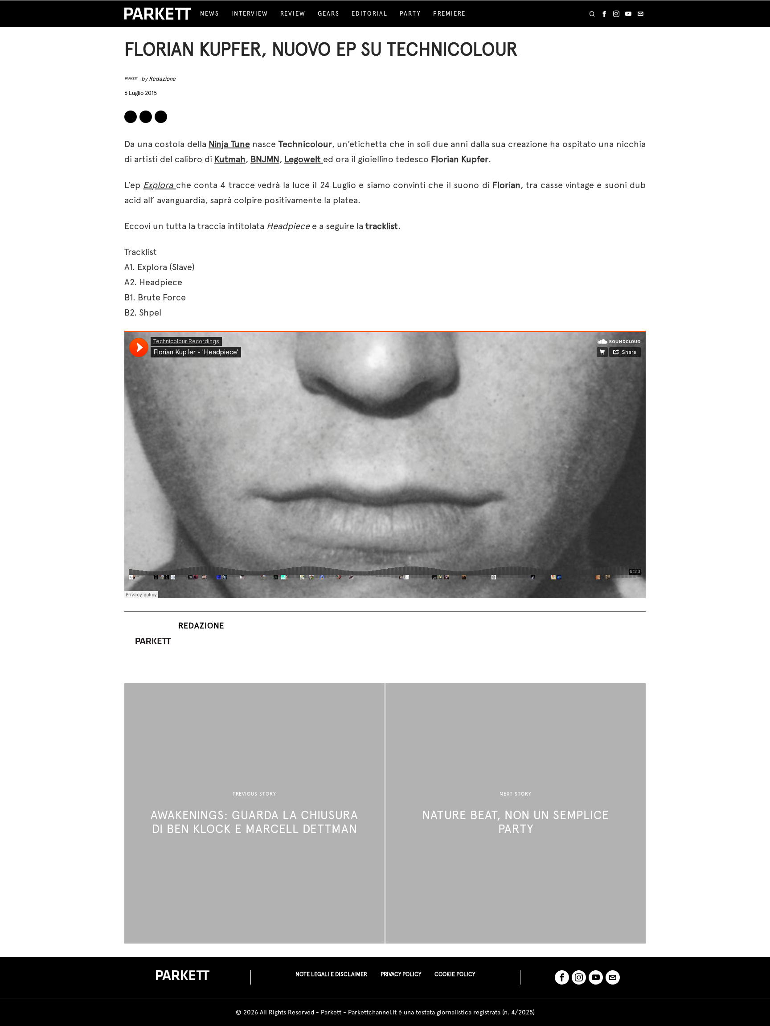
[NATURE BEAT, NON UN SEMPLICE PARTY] (515, 813)
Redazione (162, 78)
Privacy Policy (401, 974)
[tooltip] (604, 13)
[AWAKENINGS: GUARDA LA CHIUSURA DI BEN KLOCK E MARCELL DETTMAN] (254, 813)
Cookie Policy (454, 974)
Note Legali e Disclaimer (331, 974)
